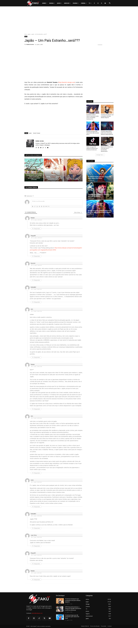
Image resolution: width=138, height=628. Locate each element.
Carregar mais (99, 154)
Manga (53, 174)
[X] (101, 3)
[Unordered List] (44, 206)
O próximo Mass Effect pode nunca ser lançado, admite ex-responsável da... (107, 133)
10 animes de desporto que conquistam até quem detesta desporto (107, 116)
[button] (110, 3)
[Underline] (37, 206)
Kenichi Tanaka (36, 133)
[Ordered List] (41, 206)
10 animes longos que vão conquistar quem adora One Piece (99, 177)
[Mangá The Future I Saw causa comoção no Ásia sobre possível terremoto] (53, 170)
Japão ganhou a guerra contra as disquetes (73, 178)
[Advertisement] (69, 20)
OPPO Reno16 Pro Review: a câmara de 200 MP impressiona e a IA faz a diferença (73, 608)
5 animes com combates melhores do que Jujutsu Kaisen (99, 195)
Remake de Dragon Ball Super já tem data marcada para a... (92, 133)
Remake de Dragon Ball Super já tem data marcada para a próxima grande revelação (99, 212)
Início (25, 34)
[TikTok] (43, 147)
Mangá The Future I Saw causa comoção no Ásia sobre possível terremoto (53, 178)
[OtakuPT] (33, 3)
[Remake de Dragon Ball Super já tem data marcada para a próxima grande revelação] (92, 126)
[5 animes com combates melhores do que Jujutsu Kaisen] (100, 191)
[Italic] (35, 206)
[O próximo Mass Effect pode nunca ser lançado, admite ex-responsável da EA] (107, 126)
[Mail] (40, 147)
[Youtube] (105, 3)
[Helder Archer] (30, 144)
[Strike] (39, 206)
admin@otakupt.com (37, 613)
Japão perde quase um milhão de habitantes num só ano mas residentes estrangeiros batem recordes (34, 176)
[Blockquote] (46, 206)
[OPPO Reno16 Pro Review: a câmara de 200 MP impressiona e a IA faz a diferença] (60, 609)
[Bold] (33, 206)
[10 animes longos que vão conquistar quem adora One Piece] (100, 173)
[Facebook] (94, 3)
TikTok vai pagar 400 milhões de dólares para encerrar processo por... (92, 148)
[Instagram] (98, 3)
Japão (29, 34)
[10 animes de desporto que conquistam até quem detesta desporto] (107, 109)
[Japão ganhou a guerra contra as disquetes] (73, 170)
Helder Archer (30, 44)
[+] (48, 206)
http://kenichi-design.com (66, 82)
